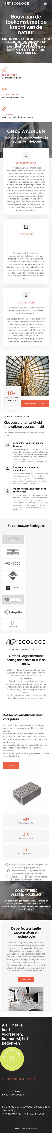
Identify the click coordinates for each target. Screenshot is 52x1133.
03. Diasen (7, 114)
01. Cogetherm (9, 75)
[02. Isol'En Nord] (4, 89)
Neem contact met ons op (19, 1079)
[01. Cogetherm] (4, 69)
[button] (45, 3)
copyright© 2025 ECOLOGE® (26, 1128)
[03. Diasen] (4, 108)
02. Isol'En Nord (10, 95)
